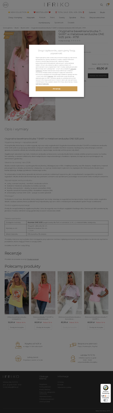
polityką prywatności (42, 84)
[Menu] (109, 385)
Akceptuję (56, 89)
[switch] (106, 400)
